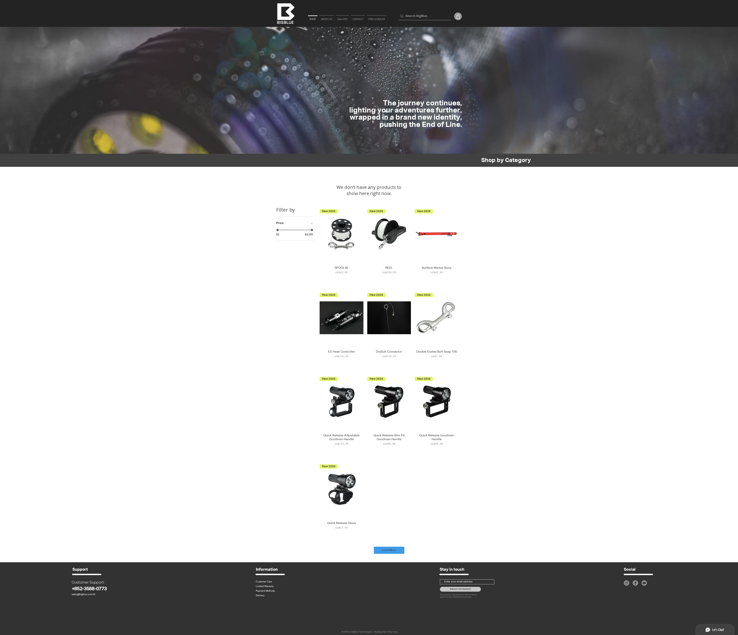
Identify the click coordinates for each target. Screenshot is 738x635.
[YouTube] (644, 583)
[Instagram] (626, 583)
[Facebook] (635, 583)
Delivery (260, 595)
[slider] (277, 230)
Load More (389, 550)
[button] (458, 16)
